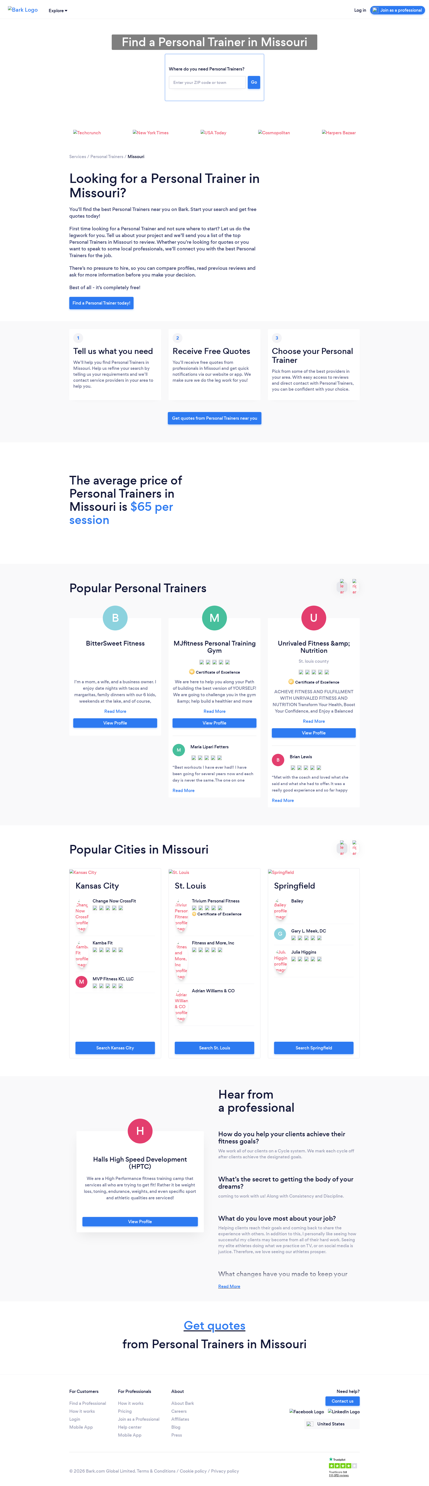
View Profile (115, 723)
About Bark (182, 1403)
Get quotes (215, 1325)
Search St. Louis (214, 1048)
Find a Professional (87, 1403)
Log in (360, 10)
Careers (179, 1411)
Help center (130, 1427)
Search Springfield (314, 1048)
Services (77, 157)
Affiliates (180, 1419)
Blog (175, 1427)
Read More (229, 1286)
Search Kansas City (115, 1048)
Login (74, 1419)
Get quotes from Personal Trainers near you (214, 418)
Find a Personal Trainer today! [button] (101, 303)
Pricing (125, 1411)
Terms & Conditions (156, 1471)
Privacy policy (225, 1471)
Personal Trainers (106, 157)
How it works (82, 1411)
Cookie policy (193, 1471)
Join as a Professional (138, 1419)
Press (176, 1435)
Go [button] (254, 82)
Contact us (343, 1401)
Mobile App (81, 1427)
